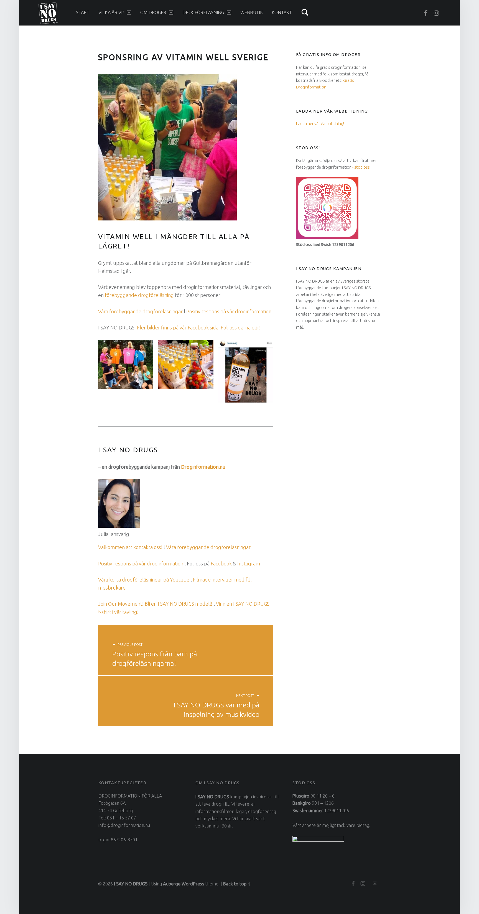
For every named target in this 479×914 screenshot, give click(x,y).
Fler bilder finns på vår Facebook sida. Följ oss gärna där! (199, 327)
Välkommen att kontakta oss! (130, 547)
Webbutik (251, 12)
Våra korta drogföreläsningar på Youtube (143, 579)
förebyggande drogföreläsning (139, 295)
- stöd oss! (361, 167)
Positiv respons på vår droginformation (228, 311)
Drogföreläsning (203, 12)
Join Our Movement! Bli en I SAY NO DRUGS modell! (155, 603)
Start (82, 12)
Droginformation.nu (203, 466)
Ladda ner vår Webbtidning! (320, 123)
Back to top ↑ (237, 883)
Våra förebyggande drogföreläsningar (140, 311)
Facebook (221, 563)
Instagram (248, 563)
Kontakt (282, 12)
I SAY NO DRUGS (130, 883)
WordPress (193, 883)
